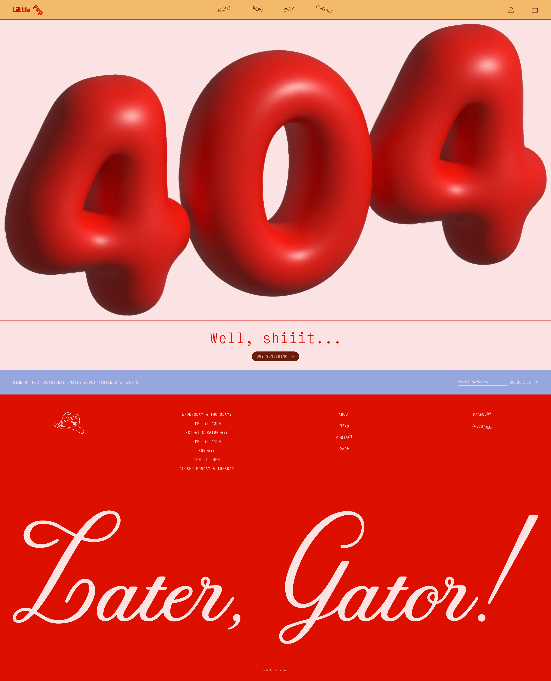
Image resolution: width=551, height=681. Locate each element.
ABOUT (344, 414)
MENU (344, 426)
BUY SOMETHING (272, 356)
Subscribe (520, 382)
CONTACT (344, 437)
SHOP (344, 448)
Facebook (482, 414)
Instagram (482, 426)
